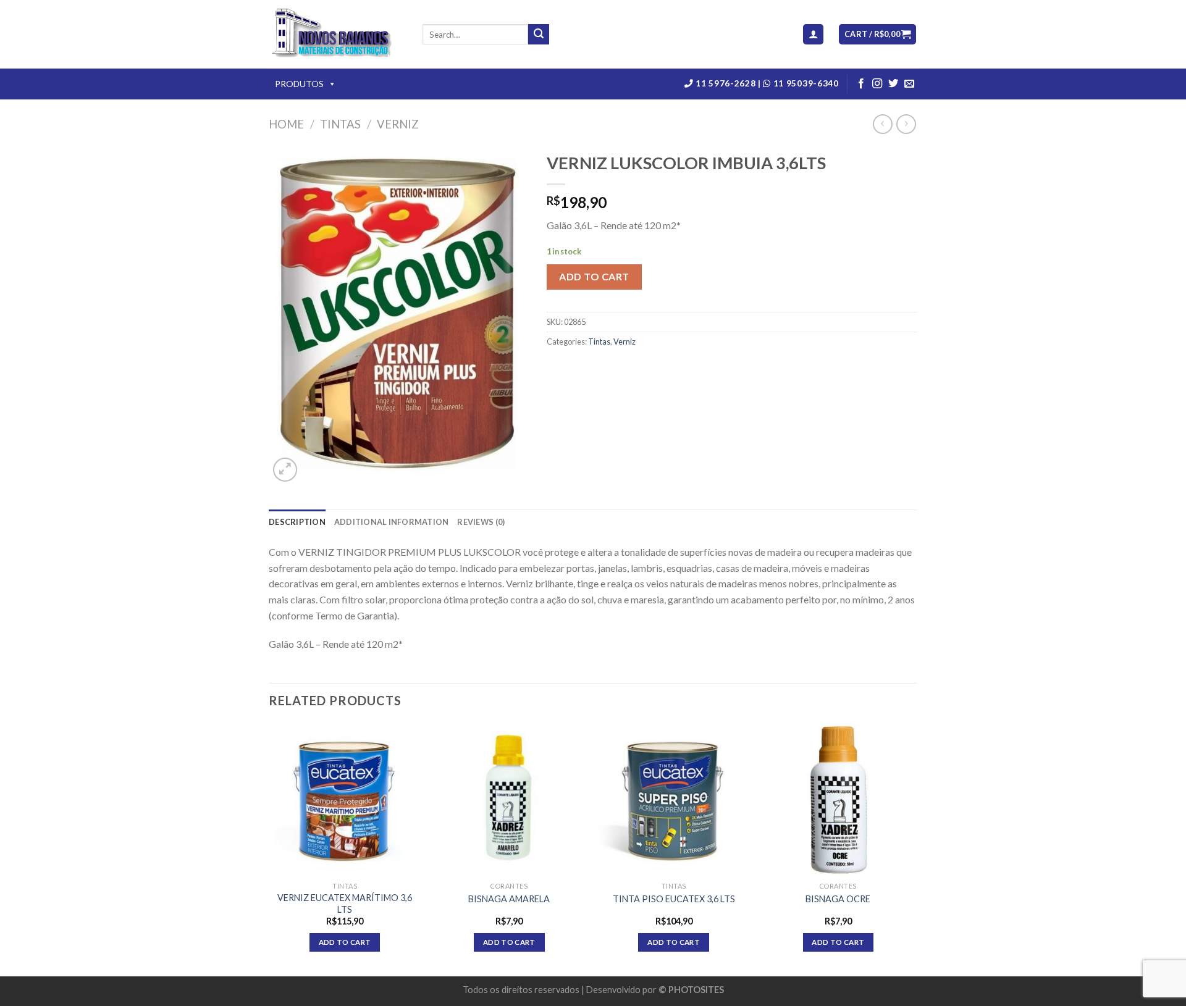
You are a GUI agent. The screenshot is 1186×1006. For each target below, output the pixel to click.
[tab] (297, 521)
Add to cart (594, 276)
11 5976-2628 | (728, 83)
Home (286, 124)
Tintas (340, 124)
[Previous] (269, 848)
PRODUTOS (299, 83)
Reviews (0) (481, 522)
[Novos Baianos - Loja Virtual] (336, 35)
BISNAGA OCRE (837, 899)
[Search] (538, 34)
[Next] (913, 848)
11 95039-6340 (804, 83)
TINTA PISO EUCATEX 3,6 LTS (674, 899)
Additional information (391, 522)
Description (297, 522)
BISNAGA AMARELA (509, 899)
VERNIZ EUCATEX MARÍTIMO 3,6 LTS (344, 903)
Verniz (398, 124)
